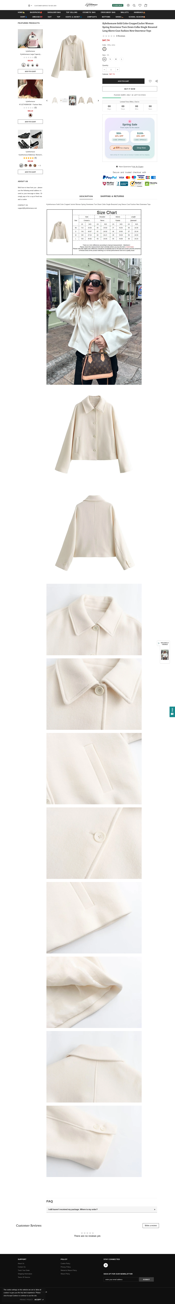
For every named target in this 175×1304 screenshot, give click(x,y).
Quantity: (105, 65)
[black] (21, 165)
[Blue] (28, 65)
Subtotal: (105, 74)
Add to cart (30, 71)
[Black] (32, 65)
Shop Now (141, 148)
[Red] (30, 165)
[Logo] (91, 4)
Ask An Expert (137, 167)
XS (104, 59)
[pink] (23, 65)
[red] (37, 65)
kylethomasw (30, 51)
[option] (72, 57)
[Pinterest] (106, 1265)
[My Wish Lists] (140, 6)
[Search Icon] (134, 5)
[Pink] (26, 165)
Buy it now (129, 89)
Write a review (151, 1226)
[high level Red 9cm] (35, 165)
